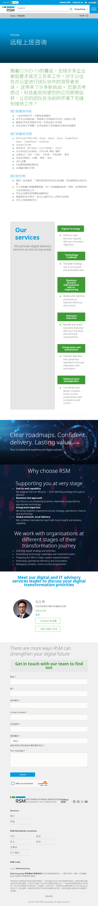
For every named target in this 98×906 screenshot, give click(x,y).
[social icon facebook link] (78, 801)
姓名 (12, 676)
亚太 (12, 841)
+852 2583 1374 (48, 628)
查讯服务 (14, 736)
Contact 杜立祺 (48, 620)
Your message (16, 750)
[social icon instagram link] (82, 801)
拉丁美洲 (14, 852)
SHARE (81, 16)
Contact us (77, 2)
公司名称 (14, 724)
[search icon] (71, 9)
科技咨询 (21, 16)
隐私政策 (49, 896)
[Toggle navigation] (94, 9)
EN (86, 2)
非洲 (38, 841)
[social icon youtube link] (86, 801)
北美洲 (13, 847)
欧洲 (38, 836)
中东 (12, 836)
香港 (37, 614)
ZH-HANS (92, 2)
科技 (12, 821)
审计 (12, 816)
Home (13, 16)
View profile (40, 610)
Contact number (18, 712)
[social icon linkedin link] (74, 801)
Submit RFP (65, 2)
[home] (10, 8)
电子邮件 (14, 700)
